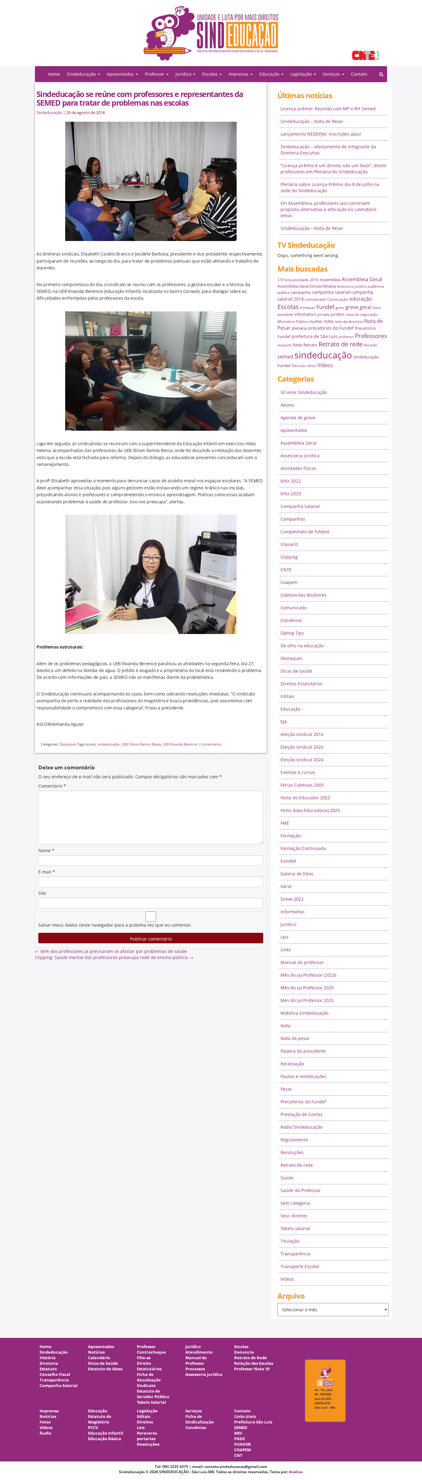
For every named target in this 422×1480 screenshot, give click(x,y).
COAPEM (242, 1450)
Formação (291, 836)
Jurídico (288, 924)
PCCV (93, 1427)
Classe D (289, 544)
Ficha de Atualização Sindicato (149, 1380)
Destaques (68, 744)
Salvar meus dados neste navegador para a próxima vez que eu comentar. (115, 925)
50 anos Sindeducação (304, 392)
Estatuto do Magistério (99, 1419)
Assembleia (330, 279)
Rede (297, 345)
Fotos (45, 1422)
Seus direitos (294, 1216)
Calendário (99, 1357)
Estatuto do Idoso (105, 1369)
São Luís (299, 365)
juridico (337, 314)
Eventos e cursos (298, 772)
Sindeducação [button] (82, 74)
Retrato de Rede (250, 1357)
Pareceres (147, 1433)
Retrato (310, 345)
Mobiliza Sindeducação (304, 1013)
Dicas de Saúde (103, 1363)
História (48, 1357)
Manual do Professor (196, 1360)
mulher (316, 321)
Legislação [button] (301, 74)
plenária (299, 328)
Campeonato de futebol (305, 532)
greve (339, 308)
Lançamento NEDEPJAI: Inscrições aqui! (321, 134)
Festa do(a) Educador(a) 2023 (310, 810)
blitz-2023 (291, 494)
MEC (238, 1433)
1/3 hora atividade (293, 279)
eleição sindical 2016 (302, 734)
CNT (238, 1455)
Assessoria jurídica (351, 286)
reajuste (284, 345)
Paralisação (292, 1064)
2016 (314, 279)
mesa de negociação (362, 314)
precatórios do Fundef (331, 328)
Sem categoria (295, 1203)
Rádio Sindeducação (302, 1127)
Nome (46, 850)
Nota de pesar (295, 1038)
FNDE (239, 1438)
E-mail (46, 872)
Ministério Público (292, 321)
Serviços (193, 1411)
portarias (146, 1438)
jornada (323, 314)
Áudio (45, 1433)
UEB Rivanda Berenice (179, 744)
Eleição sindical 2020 (302, 747)
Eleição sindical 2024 (302, 760)
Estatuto (48, 1369)
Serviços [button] (332, 74)
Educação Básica (104, 1438)
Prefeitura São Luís (253, 1422)
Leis (285, 937)
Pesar (286, 1089)
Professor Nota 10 (251, 1369)
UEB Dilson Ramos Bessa (141, 744)
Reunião (370, 345)
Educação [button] (270, 74)
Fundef (325, 307)
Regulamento (294, 1140)
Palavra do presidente (303, 1051)
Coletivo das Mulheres (304, 595)
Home (54, 74)
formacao (307, 308)
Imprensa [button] (239, 74)
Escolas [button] (210, 74)
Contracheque (151, 1352)
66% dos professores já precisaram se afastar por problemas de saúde (111, 951)
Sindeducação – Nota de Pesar (312, 121)
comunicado (315, 299)
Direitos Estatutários (302, 684)
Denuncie (244, 1352)
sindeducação (211, 36)
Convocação (337, 299)
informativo (305, 314)
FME (285, 823)
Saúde (287, 1178)
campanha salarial (331, 292)
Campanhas (293, 519)
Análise (295, 1471)
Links (286, 950)
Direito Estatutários (149, 1366)
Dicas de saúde (296, 671)
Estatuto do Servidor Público (153, 1394)
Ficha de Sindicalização (199, 1419)
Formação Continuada (303, 848)
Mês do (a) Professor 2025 (307, 988)
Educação (290, 709)
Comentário (52, 786)
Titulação (290, 1241)
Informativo (292, 912)
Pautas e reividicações (303, 1076)
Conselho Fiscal (55, 1374)
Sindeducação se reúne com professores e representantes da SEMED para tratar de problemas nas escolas (139, 98)
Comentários (211, 744)
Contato (359, 74)
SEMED (240, 1427)
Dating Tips (292, 633)
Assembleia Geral (362, 279)
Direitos (145, 1422)
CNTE (286, 570)
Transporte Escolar (300, 1266)
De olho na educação (302, 646)
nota (328, 321)
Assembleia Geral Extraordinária (306, 286)
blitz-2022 (291, 481)
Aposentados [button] (121, 74)
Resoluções (292, 1152)
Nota (285, 1026)
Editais (287, 696)
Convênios (291, 620)
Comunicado (293, 608)
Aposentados (294, 430)
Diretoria (49, 1363)
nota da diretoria (348, 321)
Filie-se (144, 1357)
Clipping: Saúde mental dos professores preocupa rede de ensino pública (114, 957)
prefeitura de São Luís (314, 336)
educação (360, 298)
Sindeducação (49, 112)
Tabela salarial (295, 1228)
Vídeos (325, 365)
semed (90, 744)
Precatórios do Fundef (303, 1102)
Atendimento (199, 1352)
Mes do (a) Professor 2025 (307, 1000)
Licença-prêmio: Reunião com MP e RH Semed (328, 109)
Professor (146, 1346)
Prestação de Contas (302, 1114)
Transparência (295, 1254)
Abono (287, 405)
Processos (195, 1369)
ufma (311, 365)
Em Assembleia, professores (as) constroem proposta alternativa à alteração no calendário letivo (328, 209)
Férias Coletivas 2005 (302, 785)
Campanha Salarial (300, 506)
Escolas (288, 306)
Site (42, 893)
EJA (284, 722)
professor (346, 337)
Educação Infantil (105, 1433)
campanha (300, 292)
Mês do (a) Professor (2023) (308, 975)
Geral (286, 886)
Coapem (289, 582)
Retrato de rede (341, 344)
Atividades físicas (298, 468)
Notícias (96, 1352)
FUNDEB (242, 1444)
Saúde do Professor (301, 1190)
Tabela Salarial (151, 1402)
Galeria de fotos (297, 874)
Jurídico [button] (183, 74)
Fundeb (288, 861)
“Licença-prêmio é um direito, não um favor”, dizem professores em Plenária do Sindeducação (333, 169)
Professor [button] (155, 74)
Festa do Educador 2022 (305, 798)
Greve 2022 (292, 899)
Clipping (289, 557)
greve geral (358, 307)
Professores (371, 336)
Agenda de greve (298, 418)
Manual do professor (302, 962)
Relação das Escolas (253, 1363)
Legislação (147, 1411)
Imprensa (49, 1411)
